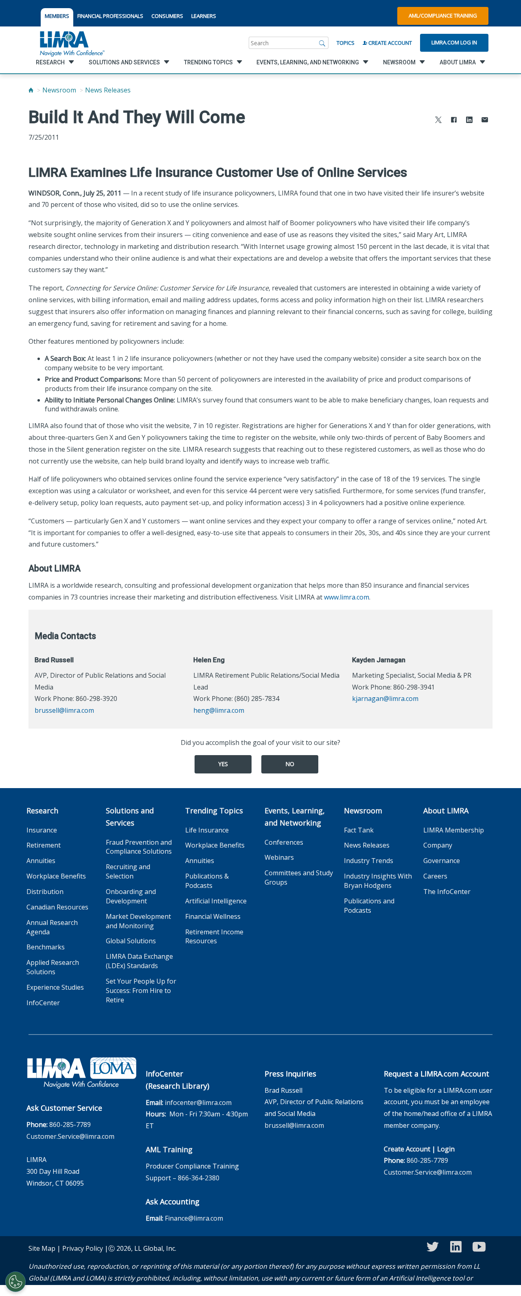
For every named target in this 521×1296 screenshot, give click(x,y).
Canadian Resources (57, 907)
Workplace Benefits (56, 876)
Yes (223, 764)
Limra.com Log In (454, 42)
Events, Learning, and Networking (295, 817)
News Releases (108, 90)
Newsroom (59, 90)
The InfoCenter (447, 891)
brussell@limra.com (64, 710)
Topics (346, 42)
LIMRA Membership (453, 830)
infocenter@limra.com (198, 1102)
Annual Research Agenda (52, 927)
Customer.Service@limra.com (70, 1136)
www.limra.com (346, 597)
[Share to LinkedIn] (469, 121)
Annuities (40, 860)
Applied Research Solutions (52, 967)
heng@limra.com (218, 710)
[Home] (30, 90)
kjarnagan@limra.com (385, 698)
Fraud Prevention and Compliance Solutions (139, 847)
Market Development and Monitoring (138, 921)
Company (437, 845)
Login (446, 1148)
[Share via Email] (485, 121)
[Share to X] (438, 121)
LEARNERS (203, 16)
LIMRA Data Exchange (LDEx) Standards (139, 961)
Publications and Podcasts (369, 905)
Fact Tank (359, 830)
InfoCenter (43, 1002)
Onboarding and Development (131, 896)
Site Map (41, 1248)
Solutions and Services (130, 817)
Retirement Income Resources (214, 936)
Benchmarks (45, 946)
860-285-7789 (70, 1124)
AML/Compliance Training (443, 15)
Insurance (41, 830)
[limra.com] (71, 42)
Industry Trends (368, 860)
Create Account (389, 42)
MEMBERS (57, 16)
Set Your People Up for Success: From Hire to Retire (141, 990)
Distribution (44, 891)
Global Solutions (131, 940)
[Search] (322, 43)
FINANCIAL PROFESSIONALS (110, 16)
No (289, 764)
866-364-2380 (198, 1177)
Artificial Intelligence (216, 900)
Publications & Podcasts (207, 881)
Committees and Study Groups (299, 877)
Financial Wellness (213, 916)
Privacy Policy (82, 1248)
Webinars (279, 857)
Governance (441, 860)
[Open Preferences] (15, 1282)
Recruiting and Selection (128, 871)
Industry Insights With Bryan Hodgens (378, 881)
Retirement (43, 845)
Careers (435, 876)
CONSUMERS (167, 16)
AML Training (169, 1149)
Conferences (284, 842)
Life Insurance (207, 830)
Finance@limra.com (194, 1218)
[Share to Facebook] (454, 121)
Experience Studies (55, 987)
